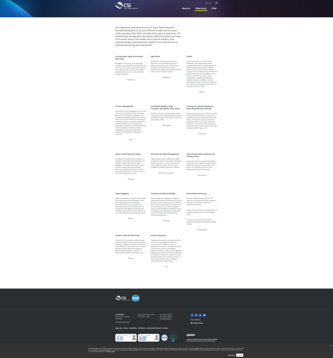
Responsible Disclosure (154, 328)
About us (186, 8)
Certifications (142, 328)
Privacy (126, 328)
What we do (201, 8)
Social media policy (195, 320)
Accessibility (133, 328)
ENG (206, 3)
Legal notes (118, 328)
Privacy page (111, 351)
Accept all (239, 355)
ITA (210, 3)
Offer (214, 8)
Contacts (165, 328)
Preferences (231, 355)
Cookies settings (198, 323)
